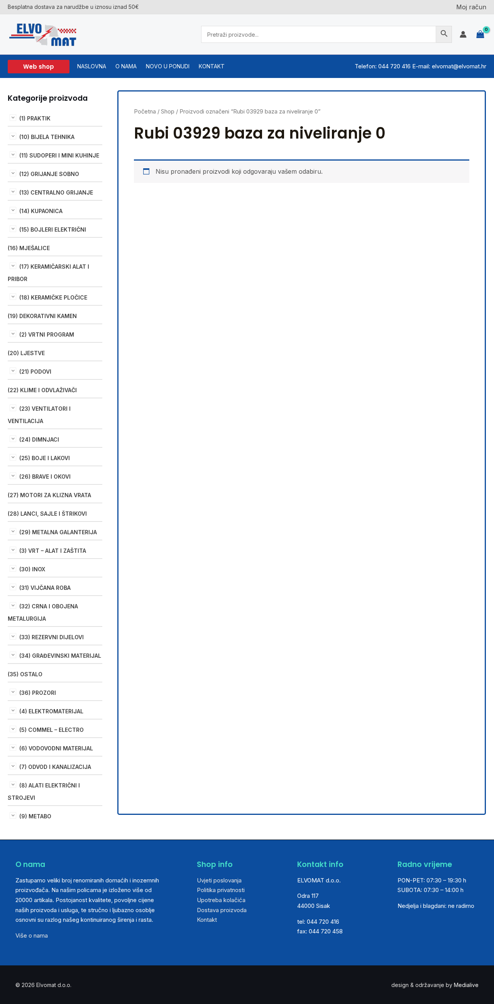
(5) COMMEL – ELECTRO (51, 729)
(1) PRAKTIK (35, 118)
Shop (167, 111)
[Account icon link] (463, 34)
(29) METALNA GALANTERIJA (58, 532)
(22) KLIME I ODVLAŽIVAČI (42, 390)
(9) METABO (35, 816)
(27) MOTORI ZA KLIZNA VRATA (49, 495)
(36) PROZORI (37, 692)
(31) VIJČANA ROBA (45, 587)
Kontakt (207, 919)
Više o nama (31, 935)
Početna (145, 111)
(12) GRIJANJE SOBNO (49, 174)
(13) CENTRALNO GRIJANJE (56, 192)
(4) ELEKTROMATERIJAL (51, 711)
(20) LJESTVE (26, 353)
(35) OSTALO (25, 674)
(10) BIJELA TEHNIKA (46, 137)
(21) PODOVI (35, 371)
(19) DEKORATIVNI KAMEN (42, 316)
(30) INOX (32, 569)
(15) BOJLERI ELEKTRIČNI (52, 229)
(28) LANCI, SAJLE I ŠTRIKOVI (47, 513)
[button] (38, 66)
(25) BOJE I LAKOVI (44, 458)
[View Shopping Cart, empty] (480, 34)
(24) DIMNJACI (39, 439)
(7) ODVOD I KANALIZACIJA (55, 767)
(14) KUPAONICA (41, 211)
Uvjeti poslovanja (219, 880)
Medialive (466, 985)
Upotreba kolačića (221, 900)
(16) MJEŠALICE (29, 248)
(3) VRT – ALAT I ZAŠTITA (52, 550)
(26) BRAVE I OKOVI (45, 476)
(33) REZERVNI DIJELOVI (51, 637)
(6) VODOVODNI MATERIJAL (56, 748)
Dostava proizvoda (222, 910)
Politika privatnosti (221, 890)
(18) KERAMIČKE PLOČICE (53, 297)
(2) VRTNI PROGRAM (46, 334)
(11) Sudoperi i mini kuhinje (59, 155)
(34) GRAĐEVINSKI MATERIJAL (60, 655)
